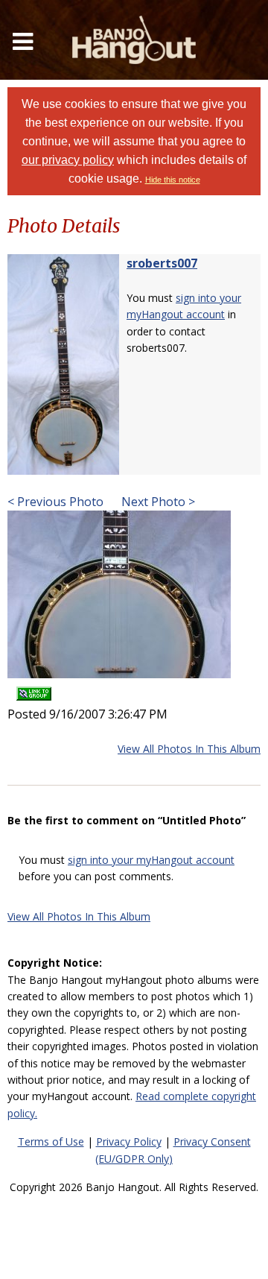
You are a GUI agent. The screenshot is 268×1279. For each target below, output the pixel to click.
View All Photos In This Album (189, 749)
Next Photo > (156, 501)
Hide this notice (172, 179)
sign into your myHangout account (151, 860)
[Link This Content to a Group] (33, 688)
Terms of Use (51, 1141)
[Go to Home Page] (134, 40)
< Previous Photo (55, 501)
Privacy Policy (129, 1141)
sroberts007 (162, 263)
